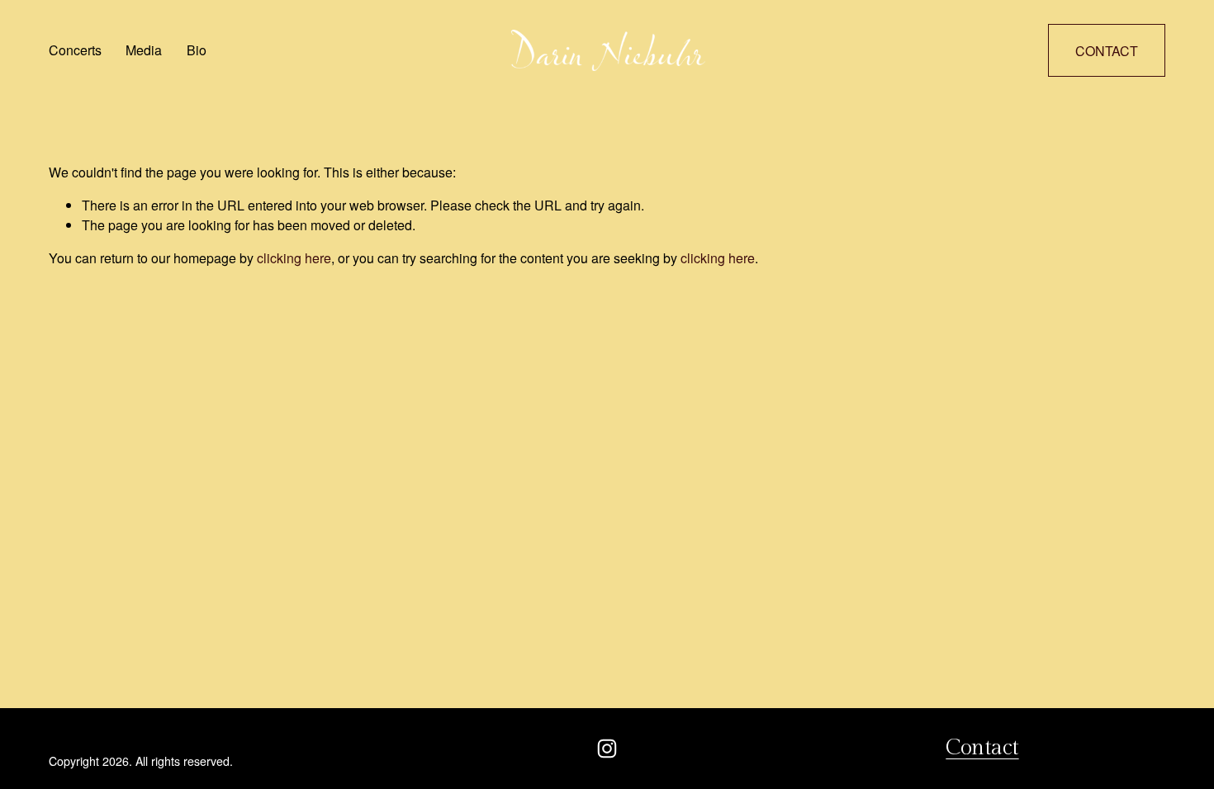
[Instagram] (607, 748)
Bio (196, 49)
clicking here (294, 257)
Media (144, 49)
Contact (1106, 50)
